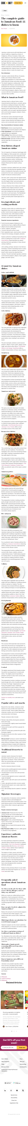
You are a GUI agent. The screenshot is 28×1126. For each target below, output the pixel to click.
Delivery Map (23, 1064)
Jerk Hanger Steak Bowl (12, 348)
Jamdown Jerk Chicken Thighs (15, 632)
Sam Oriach (4, 28)
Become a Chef (5, 1067)
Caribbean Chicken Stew (16, 465)
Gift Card (22, 1061)
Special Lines (14, 1095)
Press (21, 1059)
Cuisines (7, 15)
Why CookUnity (5, 1061)
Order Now (18, 3)
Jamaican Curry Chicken (7, 427)
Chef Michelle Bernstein (14, 425)
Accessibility (14, 1097)
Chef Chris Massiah (14, 844)
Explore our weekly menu (8, 697)
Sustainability (23, 1067)
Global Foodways (6, 978)
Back (5, 10)
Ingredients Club (14, 1103)
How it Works (4, 1059)
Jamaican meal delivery (14, 544)
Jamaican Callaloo (15, 596)
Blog (2, 15)
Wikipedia (4, 977)
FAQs (2, 1064)
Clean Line (14, 1100)
